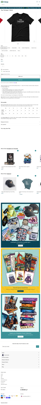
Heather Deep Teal (13, 50)
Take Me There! (20, 336)
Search (2, 374)
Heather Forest (33, 47)
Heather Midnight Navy (25, 47)
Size (1, 53)
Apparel (9, 173)
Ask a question (3, 124)
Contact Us (2, 382)
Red (19, 47)
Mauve (19, 50)
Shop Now (20, 245)
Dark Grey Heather (5, 50)
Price (2, 59)
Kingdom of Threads (12, 148)
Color (2, 45)
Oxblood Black (14, 47)
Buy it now (20, 79)
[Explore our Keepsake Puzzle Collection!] (20, 313)
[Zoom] (34, 41)
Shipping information (4, 121)
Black (9, 47)
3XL (19, 55)
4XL (22, 55)
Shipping (2, 378)
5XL (25, 55)
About (2, 375)
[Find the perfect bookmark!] (20, 267)
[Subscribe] (37, 346)
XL (12, 55)
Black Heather (4, 47)
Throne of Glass (4, 86)
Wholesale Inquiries (4, 384)
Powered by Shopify (4, 402)
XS (2, 55)
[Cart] (37, 1)
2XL (15, 55)
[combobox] (20, 4)
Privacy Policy (3, 381)
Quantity (2, 64)
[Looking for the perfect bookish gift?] (20, 222)
